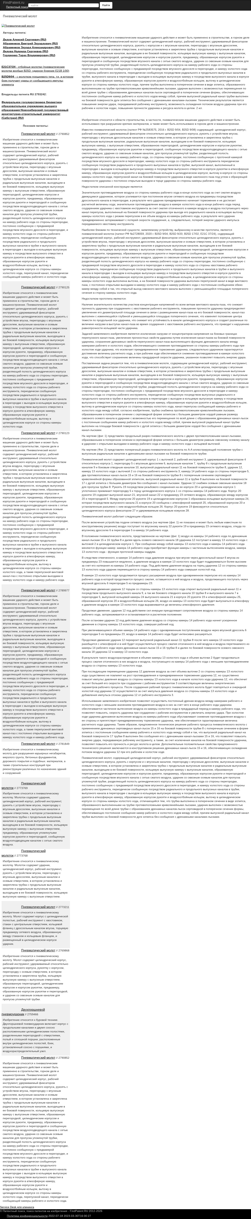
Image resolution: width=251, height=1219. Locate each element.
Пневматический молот (38, 134)
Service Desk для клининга (17, 1207)
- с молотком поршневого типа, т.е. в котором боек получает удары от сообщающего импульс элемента (37, 80)
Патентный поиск (17, 6)
